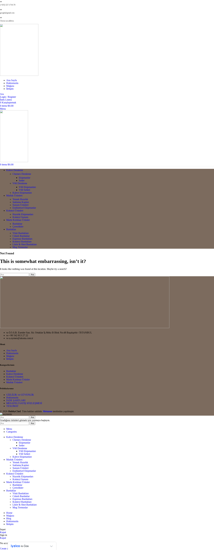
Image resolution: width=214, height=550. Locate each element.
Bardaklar (17, 223)
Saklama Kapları (21, 202)
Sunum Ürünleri (21, 205)
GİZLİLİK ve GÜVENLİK (20, 394)
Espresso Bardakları (22, 238)
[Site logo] (19, 75)
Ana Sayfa (11, 350)
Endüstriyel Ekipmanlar (24, 207)
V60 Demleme (20, 183)
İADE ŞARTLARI (15, 400)
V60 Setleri (24, 190)
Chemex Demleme (22, 174)
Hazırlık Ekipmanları (23, 214)
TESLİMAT (12, 406)
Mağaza (10, 356)
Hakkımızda (12, 353)
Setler (21, 180)
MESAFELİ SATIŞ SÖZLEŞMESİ (24, 403)
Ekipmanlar (24, 177)
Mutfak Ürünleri (14, 382)
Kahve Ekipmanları (22, 192)
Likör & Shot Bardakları (25, 244)
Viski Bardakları (21, 233)
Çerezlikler (18, 226)
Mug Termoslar (20, 247)
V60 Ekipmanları (27, 187)
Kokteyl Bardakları (22, 241)
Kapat (3, 532)
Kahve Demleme (14, 374)
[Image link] (84, 327)
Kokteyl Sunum (20, 217)
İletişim (9, 359)
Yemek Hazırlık (20, 199)
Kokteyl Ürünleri (14, 376)
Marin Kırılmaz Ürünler (18, 379)
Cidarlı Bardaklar (21, 236)
